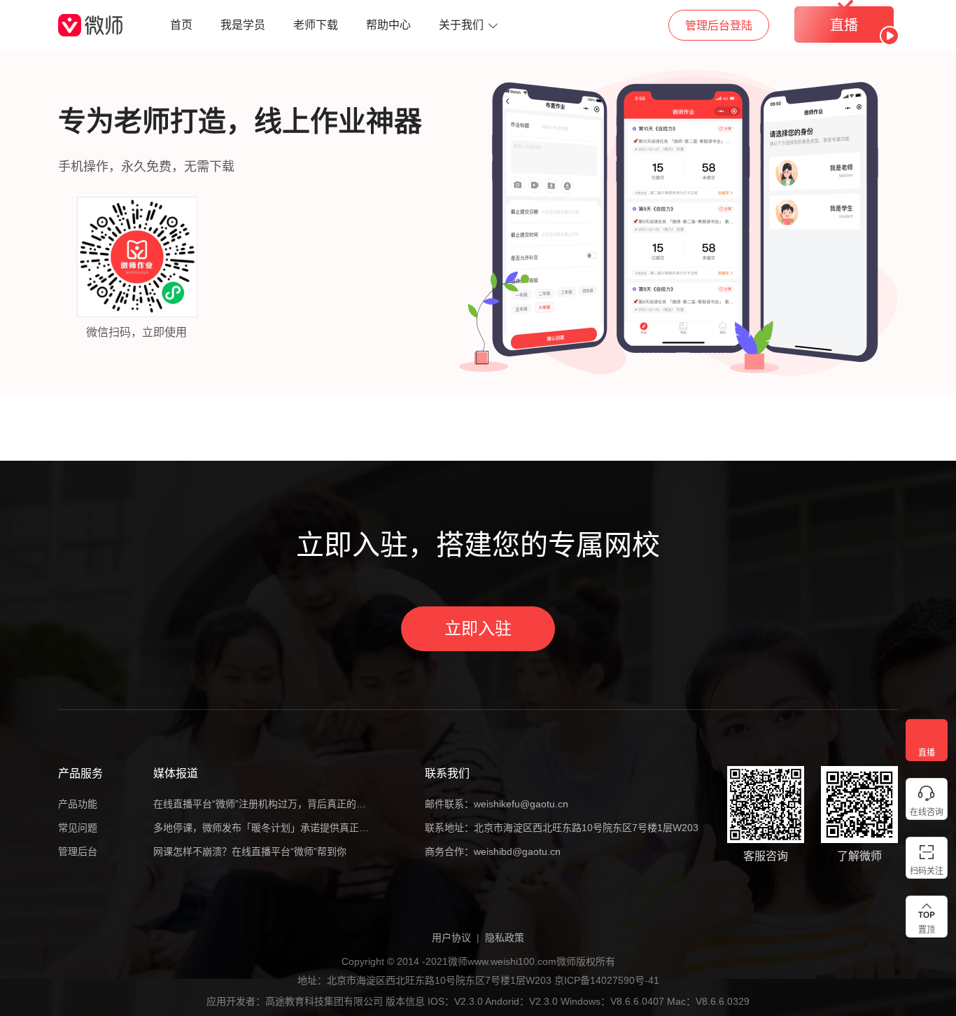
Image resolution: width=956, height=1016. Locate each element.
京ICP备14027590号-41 (606, 980)
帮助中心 (388, 25)
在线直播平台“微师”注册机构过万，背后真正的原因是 (261, 803)
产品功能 (77, 803)
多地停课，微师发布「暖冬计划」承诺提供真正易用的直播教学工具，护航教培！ (261, 827)
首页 (181, 25)
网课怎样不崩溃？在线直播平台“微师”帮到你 (249, 851)
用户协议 (451, 937)
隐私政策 (504, 937)
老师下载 (315, 25)
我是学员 (242, 25)
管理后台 (77, 851)
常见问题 (77, 827)
